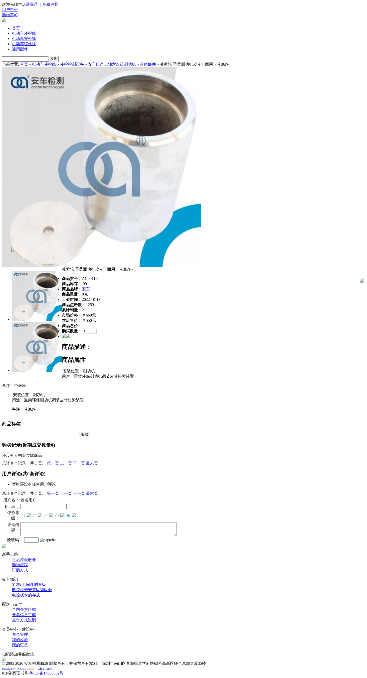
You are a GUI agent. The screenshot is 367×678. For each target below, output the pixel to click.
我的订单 (20, 645)
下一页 (79, 463)
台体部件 (148, 64)
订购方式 (20, 570)
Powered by (18, 668)
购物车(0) (10, 15)
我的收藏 (20, 640)
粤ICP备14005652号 (46, 673)
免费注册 (51, 4)
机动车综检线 (24, 44)
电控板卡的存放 (26, 595)
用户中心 (10, 9)
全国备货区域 (24, 609)
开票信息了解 (24, 615)
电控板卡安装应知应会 (32, 590)
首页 (16, 28)
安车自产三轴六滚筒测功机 (112, 64)
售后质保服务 (24, 559)
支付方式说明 (24, 620)
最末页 (92, 463)
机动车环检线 (24, 33)
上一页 (66, 463)
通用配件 (20, 49)
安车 (86, 289)
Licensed (43, 668)
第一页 (53, 463)
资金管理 (20, 634)
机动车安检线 (24, 38)
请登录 (32, 4)
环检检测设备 (72, 64)
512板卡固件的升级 (29, 584)
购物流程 (20, 565)
